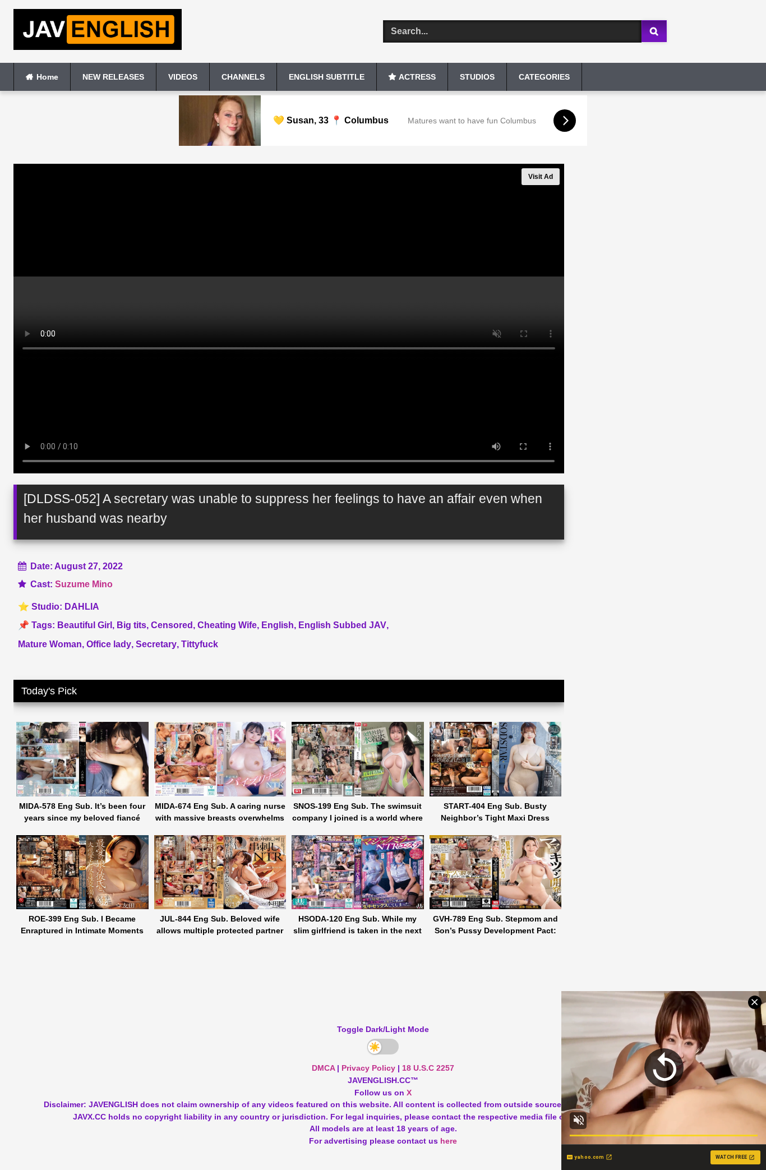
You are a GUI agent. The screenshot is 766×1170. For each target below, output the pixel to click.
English (277, 625)
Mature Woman (50, 644)
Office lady (108, 644)
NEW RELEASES (113, 76)
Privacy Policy (368, 1067)
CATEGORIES (544, 76)
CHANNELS (243, 76)
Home (47, 76)
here (448, 1140)
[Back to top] (731, 1137)
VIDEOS (182, 76)
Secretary (156, 644)
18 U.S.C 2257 (428, 1067)
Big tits (131, 625)
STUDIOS (477, 76)
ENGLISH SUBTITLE (326, 76)
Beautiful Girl (84, 625)
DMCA (323, 1067)
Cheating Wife (227, 625)
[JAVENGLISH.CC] (97, 31)
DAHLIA (81, 606)
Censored (172, 625)
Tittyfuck (199, 644)
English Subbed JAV (342, 625)
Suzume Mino (84, 584)
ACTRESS (417, 76)
